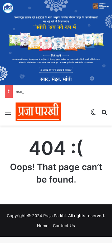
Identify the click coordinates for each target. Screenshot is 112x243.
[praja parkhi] (38, 111)
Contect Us (64, 225)
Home (43, 225)
